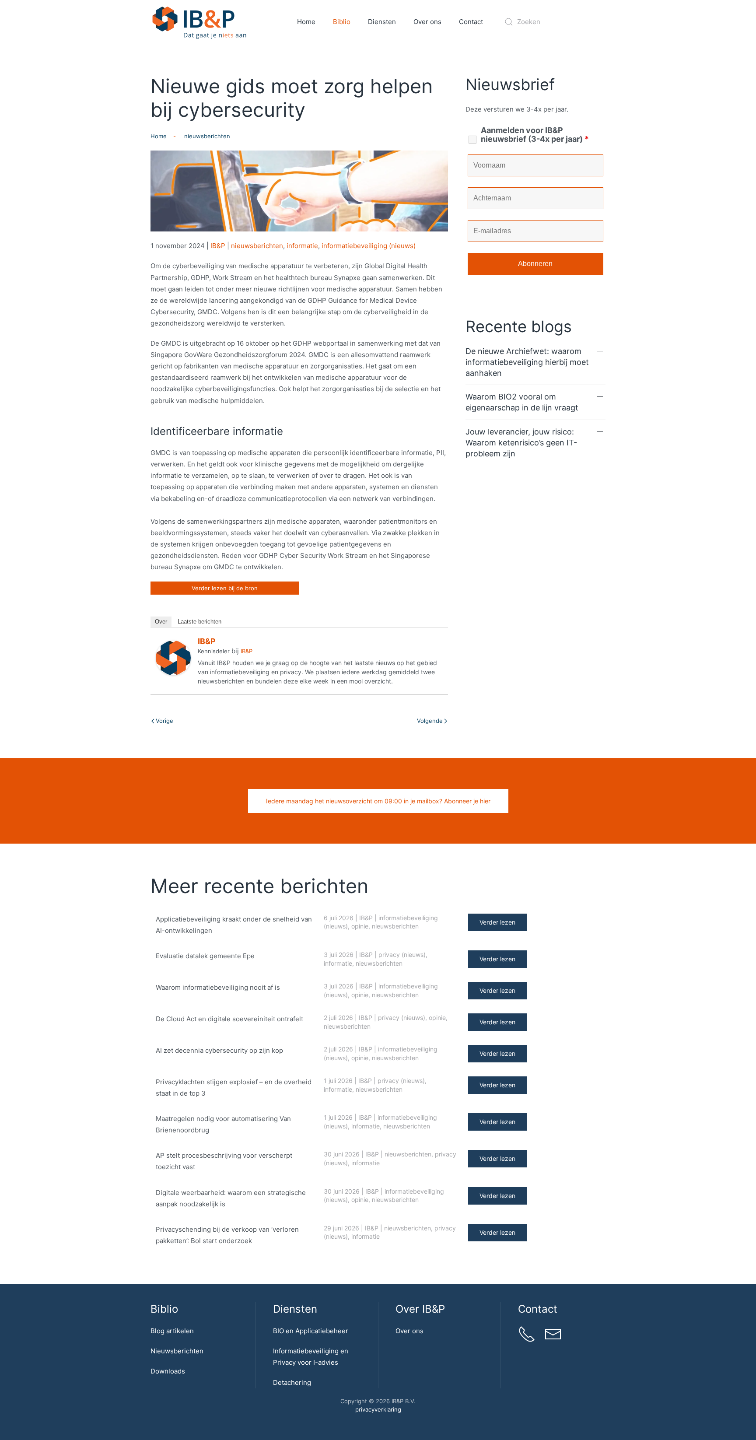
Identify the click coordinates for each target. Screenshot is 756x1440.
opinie (359, 926)
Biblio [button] (341, 22)
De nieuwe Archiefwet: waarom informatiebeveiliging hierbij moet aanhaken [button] (527, 362)
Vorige (164, 720)
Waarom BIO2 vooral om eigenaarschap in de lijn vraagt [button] (522, 402)
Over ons (410, 1331)
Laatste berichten (199, 621)
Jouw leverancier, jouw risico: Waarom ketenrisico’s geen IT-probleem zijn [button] (521, 442)
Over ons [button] (427, 22)
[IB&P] (173, 657)
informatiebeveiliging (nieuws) (369, 246)
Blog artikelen (172, 1331)
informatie (302, 246)
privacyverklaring (378, 1409)
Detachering (292, 1382)
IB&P (217, 246)
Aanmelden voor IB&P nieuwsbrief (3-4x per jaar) (535, 135)
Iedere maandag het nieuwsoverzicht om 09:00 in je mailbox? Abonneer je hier (378, 801)
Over (161, 621)
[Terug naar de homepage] (199, 22)
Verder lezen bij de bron (225, 588)
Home (306, 22)
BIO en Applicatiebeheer (310, 1331)
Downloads (167, 1371)
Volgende (430, 720)
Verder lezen (497, 922)
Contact (471, 22)
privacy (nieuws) (402, 954)
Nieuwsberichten (176, 1351)
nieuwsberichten (257, 246)
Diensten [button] (382, 22)
